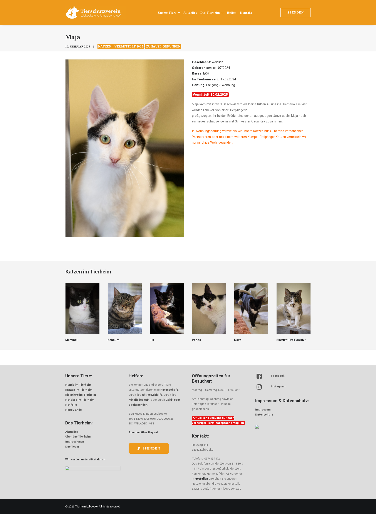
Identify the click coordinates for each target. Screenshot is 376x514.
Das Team (72, 446)
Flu (109, 340)
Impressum (263, 409)
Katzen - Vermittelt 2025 (120, 46)
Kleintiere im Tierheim (80, 394)
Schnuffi (71, 340)
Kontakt (246, 12)
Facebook (277, 375)
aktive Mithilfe (152, 394)
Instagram (278, 386)
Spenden (151, 448)
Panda (154, 340)
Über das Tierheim (78, 436)
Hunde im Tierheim (78, 384)
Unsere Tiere (167, 12)
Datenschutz (264, 414)
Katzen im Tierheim (78, 389)
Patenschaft (169, 389)
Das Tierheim (210, 12)
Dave (195, 340)
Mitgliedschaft (139, 399)
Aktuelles (190, 12)
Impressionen (74, 441)
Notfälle (71, 404)
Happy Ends (73, 409)
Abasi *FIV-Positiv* (290, 340)
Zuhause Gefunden (163, 46)
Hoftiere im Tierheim (79, 399)
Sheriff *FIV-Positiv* (249, 340)
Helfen (232, 12)
